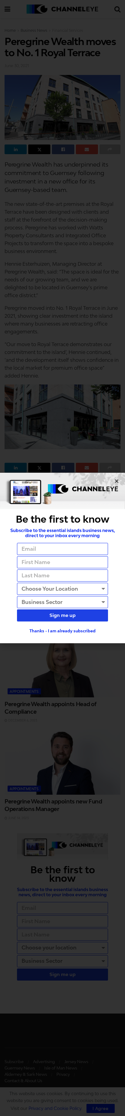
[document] (62, 558)
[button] (116, 481)
